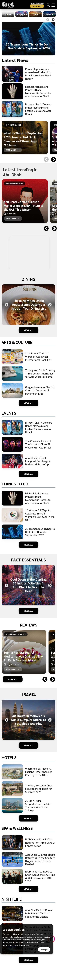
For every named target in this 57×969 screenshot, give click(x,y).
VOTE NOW (37, 6)
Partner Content (14, 183)
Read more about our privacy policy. (24, 943)
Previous (48, 20)
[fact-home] (8, 5)
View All (28, 330)
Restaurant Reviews (15, 634)
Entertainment (13, 125)
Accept (44, 949)
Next (53, 20)
